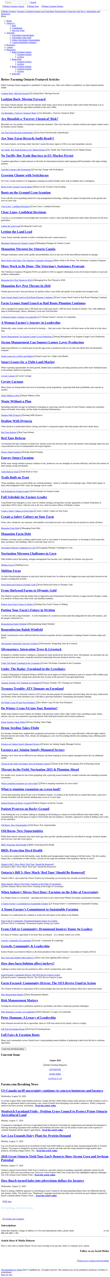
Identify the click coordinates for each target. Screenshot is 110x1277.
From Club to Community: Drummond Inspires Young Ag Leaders (29, 921)
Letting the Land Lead (10, 226)
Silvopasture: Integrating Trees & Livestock (19, 643)
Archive (20, 57)
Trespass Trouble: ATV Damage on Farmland (20, 683)
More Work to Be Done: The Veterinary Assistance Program (26, 260)
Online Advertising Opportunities (26, 40)
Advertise (10, 33)
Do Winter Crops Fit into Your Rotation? (18, 702)
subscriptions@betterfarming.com (89, 1231)
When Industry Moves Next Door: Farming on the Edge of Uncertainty (31, 884)
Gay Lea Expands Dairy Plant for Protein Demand (36, 1135)
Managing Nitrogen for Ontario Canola (17, 243)
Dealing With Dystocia (10, 415)
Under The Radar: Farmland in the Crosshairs (20, 663)
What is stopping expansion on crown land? (19, 783)
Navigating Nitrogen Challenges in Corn (18, 548)
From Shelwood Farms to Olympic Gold (18, 585)
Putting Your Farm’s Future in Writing (17, 604)
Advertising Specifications (23, 35)
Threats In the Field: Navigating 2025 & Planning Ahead (25, 764)
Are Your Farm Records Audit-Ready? (17, 132)
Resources (10, 45)
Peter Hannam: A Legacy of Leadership (18, 1012)
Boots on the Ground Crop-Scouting (16, 187)
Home (9, 21)
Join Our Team (18, 30)
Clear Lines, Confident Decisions (15, 206)
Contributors (17, 28)
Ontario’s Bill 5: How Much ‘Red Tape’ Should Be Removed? (27, 864)
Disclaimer (5, 1270)
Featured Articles (24, 54)
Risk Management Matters (12, 994)
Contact (9, 47)
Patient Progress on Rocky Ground (16, 803)
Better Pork (16, 59)
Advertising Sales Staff (21, 38)
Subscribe (16, 74)
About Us (10, 23)
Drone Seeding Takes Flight (13, 722)
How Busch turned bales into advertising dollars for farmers (42, 1180)
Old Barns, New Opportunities (14, 825)
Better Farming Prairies (21, 66)
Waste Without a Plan (10, 395)
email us (93, 1246)
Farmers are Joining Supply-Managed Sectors (20, 744)
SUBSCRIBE (55, 1074)
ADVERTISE (55, 1069)
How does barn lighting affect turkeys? (17, 958)
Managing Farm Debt (10, 528)
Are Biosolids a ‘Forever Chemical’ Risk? (18, 113)
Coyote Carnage (8, 376)
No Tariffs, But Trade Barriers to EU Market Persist (23, 150)
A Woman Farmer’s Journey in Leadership (19, 317)
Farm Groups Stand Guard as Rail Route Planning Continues (27, 297)
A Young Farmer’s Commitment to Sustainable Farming (24, 904)
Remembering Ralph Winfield (13, 624)
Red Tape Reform (8, 432)
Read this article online (45, 1105)
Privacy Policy (16, 1270)
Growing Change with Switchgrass (16, 169)
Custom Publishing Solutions (24, 42)
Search (33, 2)
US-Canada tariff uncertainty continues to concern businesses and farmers (52, 1090)
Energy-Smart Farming (11, 452)
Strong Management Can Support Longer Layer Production (26, 336)
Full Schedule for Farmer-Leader (15, 491)
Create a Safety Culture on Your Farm (17, 511)
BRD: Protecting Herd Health (13, 845)
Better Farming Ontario (22, 52)
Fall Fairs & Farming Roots (12, 1029)
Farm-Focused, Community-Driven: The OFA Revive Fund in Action (30, 975)
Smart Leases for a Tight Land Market (17, 356)
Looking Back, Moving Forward (15, 93)
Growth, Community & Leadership (16, 940)
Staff (14, 25)
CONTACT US (55, 1078)
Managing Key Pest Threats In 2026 (16, 280)
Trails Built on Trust (9, 472)
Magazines (11, 50)
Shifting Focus (7, 565)
